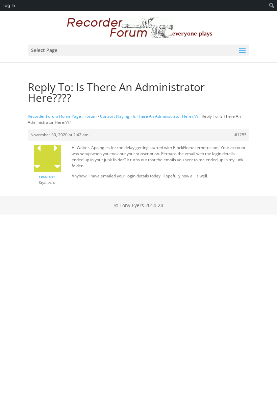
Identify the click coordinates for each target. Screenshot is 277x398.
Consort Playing (114, 116)
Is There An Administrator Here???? (165, 116)
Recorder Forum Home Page (54, 116)
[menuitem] (272, 5)
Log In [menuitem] (8, 5)
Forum (90, 116)
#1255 (240, 135)
